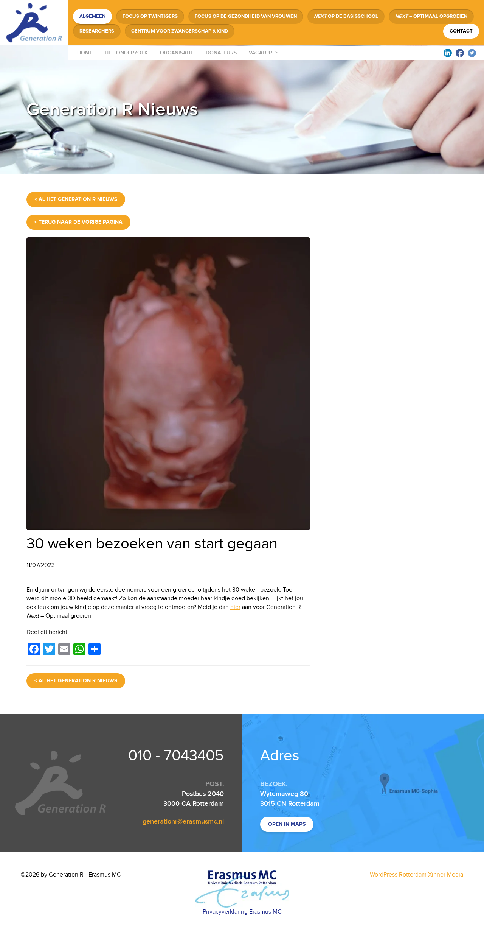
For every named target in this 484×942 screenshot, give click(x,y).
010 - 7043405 (176, 756)
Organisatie (177, 53)
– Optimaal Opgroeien (431, 16)
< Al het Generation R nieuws (75, 199)
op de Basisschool (346, 16)
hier (235, 607)
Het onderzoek (126, 53)
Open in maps (287, 824)
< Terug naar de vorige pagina (78, 222)
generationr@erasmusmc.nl (183, 821)
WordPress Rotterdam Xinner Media (416, 874)
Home (85, 53)
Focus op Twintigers (150, 16)
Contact (461, 31)
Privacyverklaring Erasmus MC (242, 912)
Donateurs (221, 53)
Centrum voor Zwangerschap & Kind (179, 31)
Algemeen (92, 16)
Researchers (96, 31)
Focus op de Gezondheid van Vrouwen (246, 16)
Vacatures (263, 53)
